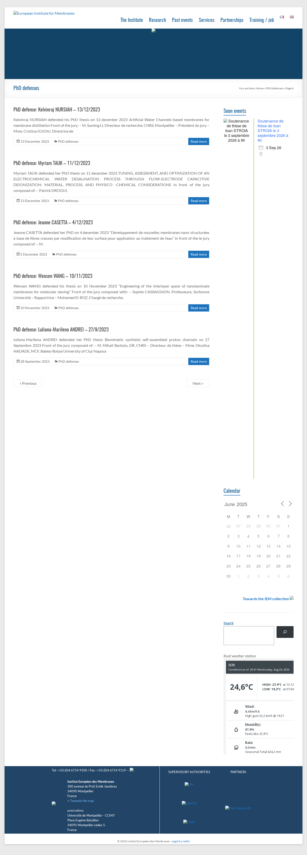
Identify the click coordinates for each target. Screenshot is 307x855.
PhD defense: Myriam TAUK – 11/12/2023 (51, 163)
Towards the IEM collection (266, 598)
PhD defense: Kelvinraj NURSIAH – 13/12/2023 (56, 109)
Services (206, 20)
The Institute (131, 20)
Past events (182, 20)
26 (228, 526)
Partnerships (231, 20)
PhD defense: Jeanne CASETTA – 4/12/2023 (53, 222)
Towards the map (82, 801)
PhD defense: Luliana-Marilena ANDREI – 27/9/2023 (61, 329)
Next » (198, 383)
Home (260, 88)
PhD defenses (274, 88)
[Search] (285, 632)
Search (228, 624)
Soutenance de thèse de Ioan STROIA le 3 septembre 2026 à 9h (273, 130)
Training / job (261, 20)
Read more (199, 141)
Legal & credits (181, 841)
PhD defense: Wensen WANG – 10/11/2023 (52, 276)
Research (157, 20)
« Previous (28, 383)
